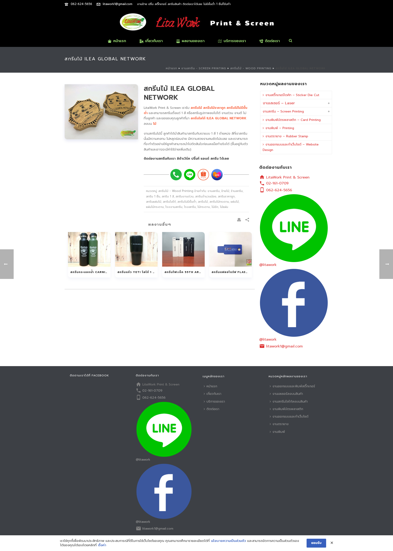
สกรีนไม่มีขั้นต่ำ (186, 201)
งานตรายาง (280, 424)
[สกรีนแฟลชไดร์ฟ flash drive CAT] (230, 249)
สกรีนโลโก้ (169, 201)
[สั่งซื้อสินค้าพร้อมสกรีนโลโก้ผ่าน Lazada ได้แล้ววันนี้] (217, 174)
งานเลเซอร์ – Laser (279, 103)
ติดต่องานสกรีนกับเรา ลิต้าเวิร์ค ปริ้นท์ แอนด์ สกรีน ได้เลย (186, 158)
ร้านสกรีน (237, 190)
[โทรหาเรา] (176, 174)
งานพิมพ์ (278, 431)
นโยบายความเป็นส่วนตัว (228, 541)
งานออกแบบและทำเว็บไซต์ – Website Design (291, 147)
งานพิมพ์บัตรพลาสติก (287, 409)
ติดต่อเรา (272, 41)
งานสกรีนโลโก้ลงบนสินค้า (290, 401)
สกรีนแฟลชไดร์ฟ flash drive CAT (232, 272)
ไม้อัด (215, 206)
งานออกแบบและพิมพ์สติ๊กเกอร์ (293, 386)
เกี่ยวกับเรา (154, 41)
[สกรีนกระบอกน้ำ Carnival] (89, 249)
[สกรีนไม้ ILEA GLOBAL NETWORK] (101, 111)
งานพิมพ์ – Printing (279, 128)
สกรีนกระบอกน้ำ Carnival (90, 272)
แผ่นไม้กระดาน (155, 206)
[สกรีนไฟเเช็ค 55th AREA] (183, 249)
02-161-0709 (277, 183)
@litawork (268, 265)
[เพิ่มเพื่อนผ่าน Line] (189, 174)
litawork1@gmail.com (117, 4)
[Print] (239, 219)
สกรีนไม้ (203, 201)
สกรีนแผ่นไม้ (153, 201)
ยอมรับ (316, 543)
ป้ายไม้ (225, 190)
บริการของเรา (235, 41)
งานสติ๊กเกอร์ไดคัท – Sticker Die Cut (292, 95)
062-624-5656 (81, 4)
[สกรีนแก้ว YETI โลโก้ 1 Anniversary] (136, 249)
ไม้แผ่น (224, 206)
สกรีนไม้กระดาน (219, 201)
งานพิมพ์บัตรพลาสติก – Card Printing (293, 119)
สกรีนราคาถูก (226, 196)
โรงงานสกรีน (173, 206)
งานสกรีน (213, 190)
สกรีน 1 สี (168, 196)
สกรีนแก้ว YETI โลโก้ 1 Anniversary (137, 272)
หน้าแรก (119, 41)
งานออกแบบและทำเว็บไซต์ (290, 416)
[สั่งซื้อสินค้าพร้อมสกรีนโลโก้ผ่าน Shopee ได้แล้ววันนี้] (203, 174)
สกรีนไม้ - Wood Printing (250, 68)
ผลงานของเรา (193, 41)
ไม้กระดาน (203, 206)
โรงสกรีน (190, 206)
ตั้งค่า (102, 545)
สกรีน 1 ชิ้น (153, 196)
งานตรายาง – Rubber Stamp (286, 136)
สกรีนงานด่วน (185, 196)
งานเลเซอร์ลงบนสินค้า (287, 393)
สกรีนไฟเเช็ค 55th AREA (183, 272)
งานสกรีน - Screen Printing (203, 68)
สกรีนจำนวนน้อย (205, 196)
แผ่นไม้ (235, 201)
